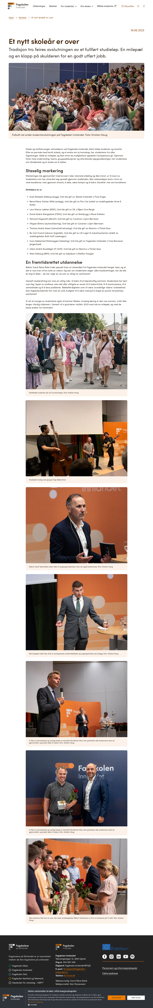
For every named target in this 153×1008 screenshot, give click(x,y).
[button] (66, 1004)
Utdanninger (39, 5)
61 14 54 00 (69, 975)
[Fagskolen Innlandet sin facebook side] (104, 956)
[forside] (18, 6)
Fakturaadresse (110, 973)
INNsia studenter (105, 5)
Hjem (11, 17)
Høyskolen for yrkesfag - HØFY (27, 982)
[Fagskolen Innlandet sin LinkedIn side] (118, 956)
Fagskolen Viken (20, 965)
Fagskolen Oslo (19, 974)
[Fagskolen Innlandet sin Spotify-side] (132, 956)
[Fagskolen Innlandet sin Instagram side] (111, 956)
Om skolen (85, 6)
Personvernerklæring (35, 1002)
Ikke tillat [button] (135, 998)
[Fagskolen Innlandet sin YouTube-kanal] (125, 956)
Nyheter (53, 5)
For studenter (67, 6)
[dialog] (76, 997)
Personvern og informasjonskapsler (119, 968)
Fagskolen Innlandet (22, 970)
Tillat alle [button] (116, 998)
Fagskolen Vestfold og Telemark (27, 978)
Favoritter (129, 6)
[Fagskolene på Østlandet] (19, 947)
